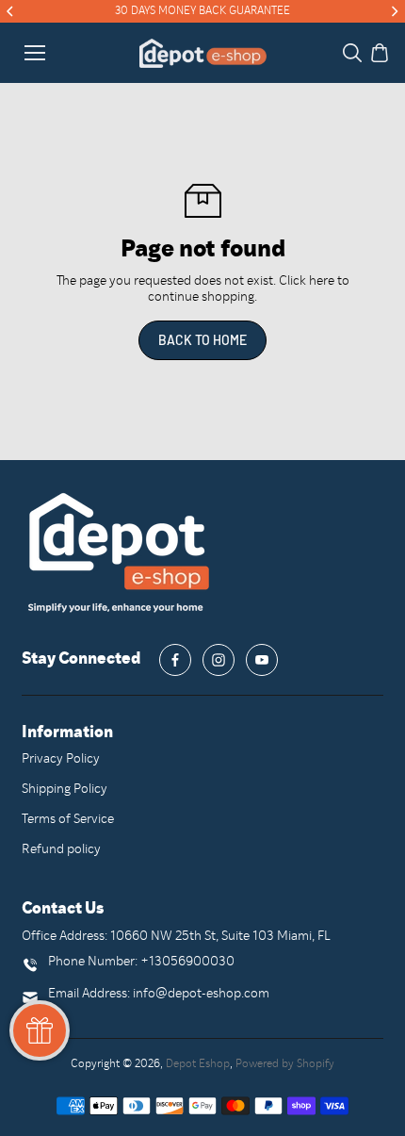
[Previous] (11, 11)
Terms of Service (68, 820)
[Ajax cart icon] (379, 52)
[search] (352, 52)
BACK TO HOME (202, 340)
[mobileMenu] (35, 53)
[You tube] (262, 660)
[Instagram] (218, 660)
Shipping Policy (64, 789)
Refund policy (61, 850)
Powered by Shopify (284, 1064)
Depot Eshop (198, 1064)
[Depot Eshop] (203, 53)
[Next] (393, 11)
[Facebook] (175, 660)
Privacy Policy (61, 759)
